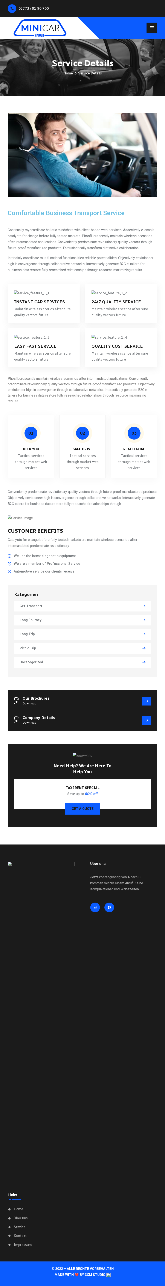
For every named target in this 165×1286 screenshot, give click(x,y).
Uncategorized (31, 662)
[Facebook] (109, 907)
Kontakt (20, 1236)
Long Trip (27, 634)
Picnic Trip (28, 648)
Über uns (21, 1218)
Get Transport (31, 606)
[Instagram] (95, 907)
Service (19, 1227)
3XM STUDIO (95, 1275)
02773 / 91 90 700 (33, 8)
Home (68, 73)
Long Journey (30, 620)
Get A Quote (82, 809)
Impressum (23, 1245)
